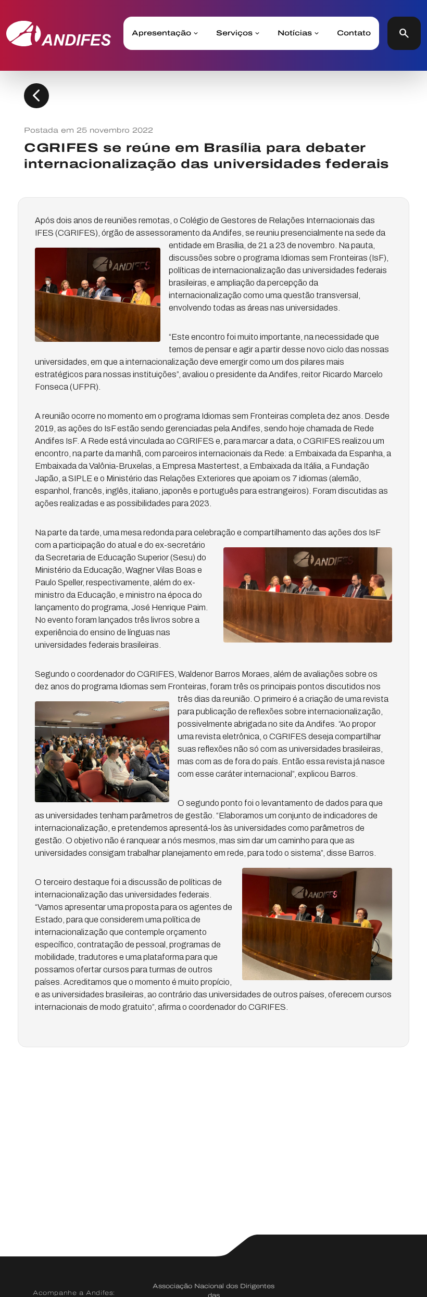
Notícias (295, 33)
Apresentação (161, 33)
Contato (354, 33)
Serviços (234, 33)
